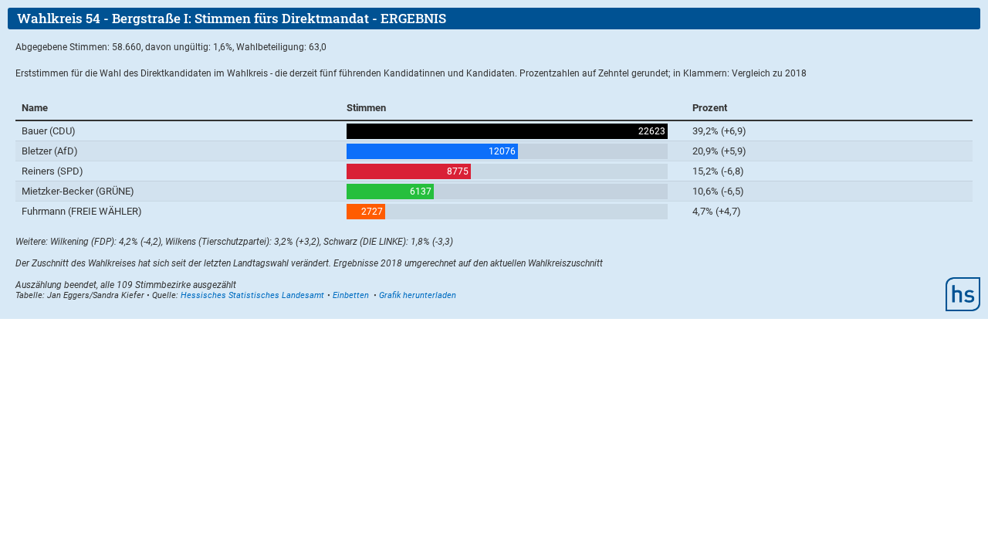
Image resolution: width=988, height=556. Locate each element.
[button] (351, 295)
